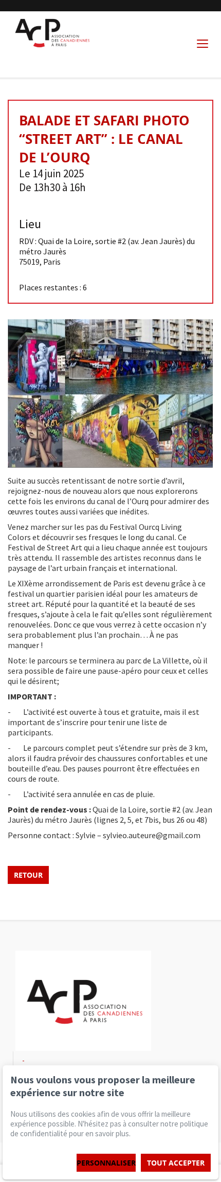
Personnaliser (106, 1163)
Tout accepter (176, 1163)
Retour (28, 875)
